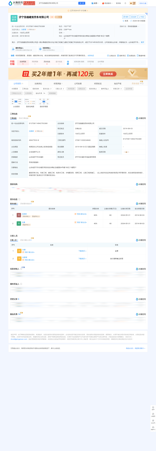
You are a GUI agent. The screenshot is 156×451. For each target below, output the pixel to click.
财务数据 (52, 93)
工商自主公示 (16, 93)
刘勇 (23, 222)
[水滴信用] (15, 3)
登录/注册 (142, 3)
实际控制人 (93, 89)
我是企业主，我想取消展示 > (135, 348)
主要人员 (60, 89)
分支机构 (28, 93)
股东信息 (47, 89)
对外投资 (71, 89)
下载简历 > (82, 251)
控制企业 (81, 89)
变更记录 (117, 89)
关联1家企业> (82, 222)
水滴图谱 (15, 89)
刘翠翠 (23, 29)
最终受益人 (105, 89)
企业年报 (129, 89)
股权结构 (36, 89)
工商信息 (25, 89)
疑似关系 (40, 93)
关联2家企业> (82, 214)
